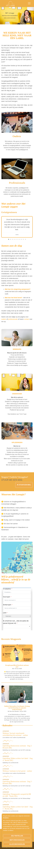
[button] (9, 239)
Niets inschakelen (17, 840)
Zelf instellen (17, 836)
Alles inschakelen (17, 844)
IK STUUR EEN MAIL (24, 485)
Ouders (17, 136)
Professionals (17, 182)
